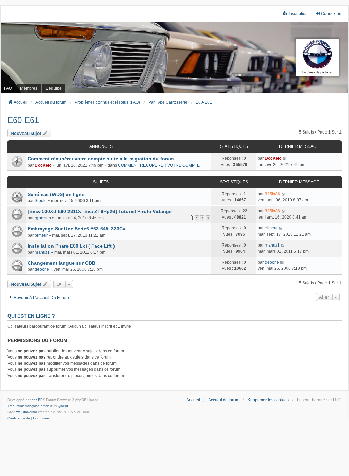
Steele (41, 200)
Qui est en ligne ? (31, 316)
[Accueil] (174, 57)
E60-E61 (23, 120)
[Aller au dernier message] (284, 158)
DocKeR (43, 165)
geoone (42, 269)
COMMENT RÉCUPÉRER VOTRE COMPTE (159, 165)
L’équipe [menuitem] (54, 88)
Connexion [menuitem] (331, 13)
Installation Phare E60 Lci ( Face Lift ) (71, 246)
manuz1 (42, 252)
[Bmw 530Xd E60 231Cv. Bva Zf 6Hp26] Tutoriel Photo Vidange (100, 211)
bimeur (41, 235)
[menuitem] (18, 418)
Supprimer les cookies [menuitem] (268, 399)
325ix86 (272, 194)
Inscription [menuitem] (298, 13)
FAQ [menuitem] (8, 88)
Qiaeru (63, 406)
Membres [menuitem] (28, 88)
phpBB (37, 400)
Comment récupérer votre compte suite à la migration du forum (101, 159)
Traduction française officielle (30, 406)
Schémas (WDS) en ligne (56, 194)
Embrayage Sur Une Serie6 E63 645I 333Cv (76, 229)
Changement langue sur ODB (61, 263)
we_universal (26, 412)
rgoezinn (43, 217)
